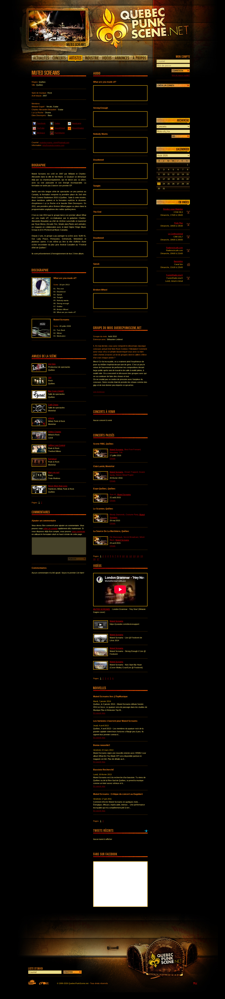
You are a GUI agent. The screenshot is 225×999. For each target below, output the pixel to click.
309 (49, 377)
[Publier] (77, 559)
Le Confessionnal (175, 234)
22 (188, 179)
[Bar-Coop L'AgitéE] (39, 398)
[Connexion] (180, 70)
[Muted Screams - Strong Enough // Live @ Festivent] (100, 655)
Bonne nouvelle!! (101, 745)
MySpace (41, 133)
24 (164, 184)
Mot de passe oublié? (181, 75)
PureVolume (59, 133)
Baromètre (178, 261)
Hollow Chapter (54, 432)
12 (130, 556)
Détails (112, 458)
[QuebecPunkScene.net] (149, 27)
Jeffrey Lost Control (56, 445)
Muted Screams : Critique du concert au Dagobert (118, 794)
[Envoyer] (72, 972)
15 (141, 556)
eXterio (51, 418)
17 (98, 559)
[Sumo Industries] (195, 983)
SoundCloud (59, 128)
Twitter (57, 123)
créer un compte (50, 528)
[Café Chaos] (39, 412)
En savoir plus (99, 713)
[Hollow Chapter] (39, 439)
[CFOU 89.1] (44, 983)
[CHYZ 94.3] (32, 981)
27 (178, 184)
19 (173, 179)
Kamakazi (52, 459)
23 (159, 184)
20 (178, 179)
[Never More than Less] (39, 493)
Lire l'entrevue (99, 392)
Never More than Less (57, 486)
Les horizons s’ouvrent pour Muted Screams (115, 721)
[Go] (180, 136)
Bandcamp (76, 123)
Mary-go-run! (53, 472)
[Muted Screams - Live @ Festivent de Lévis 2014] (100, 642)
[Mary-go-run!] (39, 479)
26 (173, 184)
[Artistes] (75, 59)
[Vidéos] (107, 58)
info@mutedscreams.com (53, 145)
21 (183, 179)
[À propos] (139, 58)
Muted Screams (116, 449)
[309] (39, 385)
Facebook (41, 123)
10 (123, 556)
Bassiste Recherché (103, 769)
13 (134, 556)
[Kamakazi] (39, 466)
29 (188, 184)
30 (159, 188)
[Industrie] (92, 58)
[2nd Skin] (39, 371)
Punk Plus (178, 223)
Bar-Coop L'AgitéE (56, 391)
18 (169, 179)
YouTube (40, 128)
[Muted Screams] (57, 41)
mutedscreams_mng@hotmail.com (54, 142)
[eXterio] (39, 425)
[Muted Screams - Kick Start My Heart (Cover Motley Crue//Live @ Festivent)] (100, 669)
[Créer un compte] (173, 85)
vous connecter (78, 531)
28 (183, 184)
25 (169, 184)
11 (127, 556)
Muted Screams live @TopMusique (110, 696)
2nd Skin (52, 364)
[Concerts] (59, 58)
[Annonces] (122, 58)
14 (138, 556)
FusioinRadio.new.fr (174, 275)
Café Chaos (53, 405)
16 (94, 559)
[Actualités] (41, 58)
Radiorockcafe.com (174, 248)
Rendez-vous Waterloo (173, 209)
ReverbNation (78, 128)
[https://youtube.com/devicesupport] (100, 628)
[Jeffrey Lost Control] (39, 452)
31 (164, 188)
